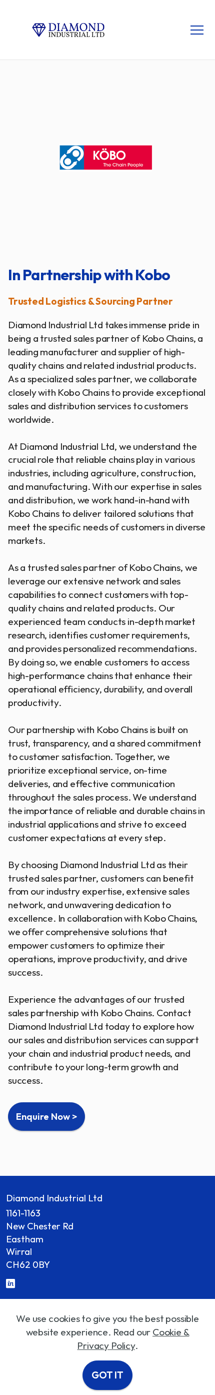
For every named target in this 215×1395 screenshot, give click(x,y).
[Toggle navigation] (197, 30)
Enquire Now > (46, 1116)
